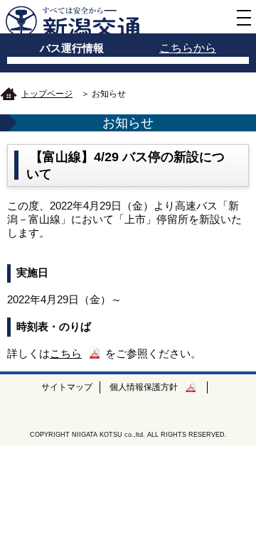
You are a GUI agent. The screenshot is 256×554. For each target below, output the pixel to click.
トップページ (47, 94)
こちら (66, 353)
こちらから (187, 48)
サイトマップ (66, 387)
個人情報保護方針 (144, 387)
